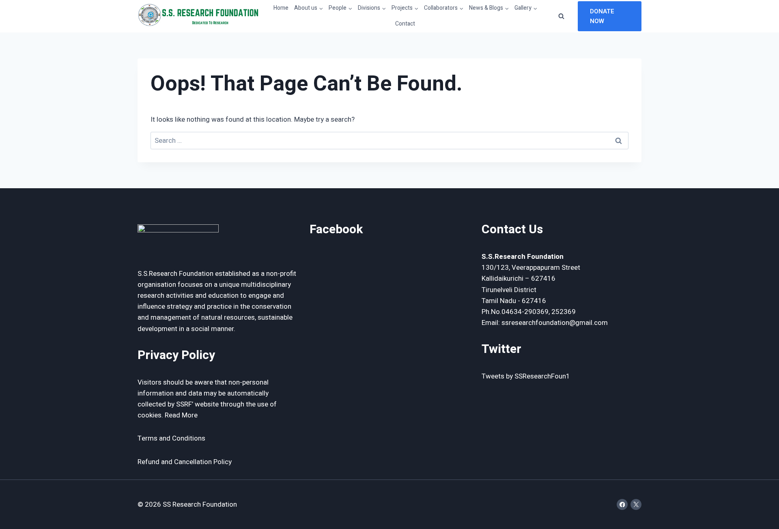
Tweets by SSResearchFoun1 (526, 376)
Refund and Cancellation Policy (185, 462)
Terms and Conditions (171, 438)
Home (280, 8)
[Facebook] (622, 504)
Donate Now (602, 16)
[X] (636, 504)
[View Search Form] (561, 16)
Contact (405, 23)
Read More (181, 415)
